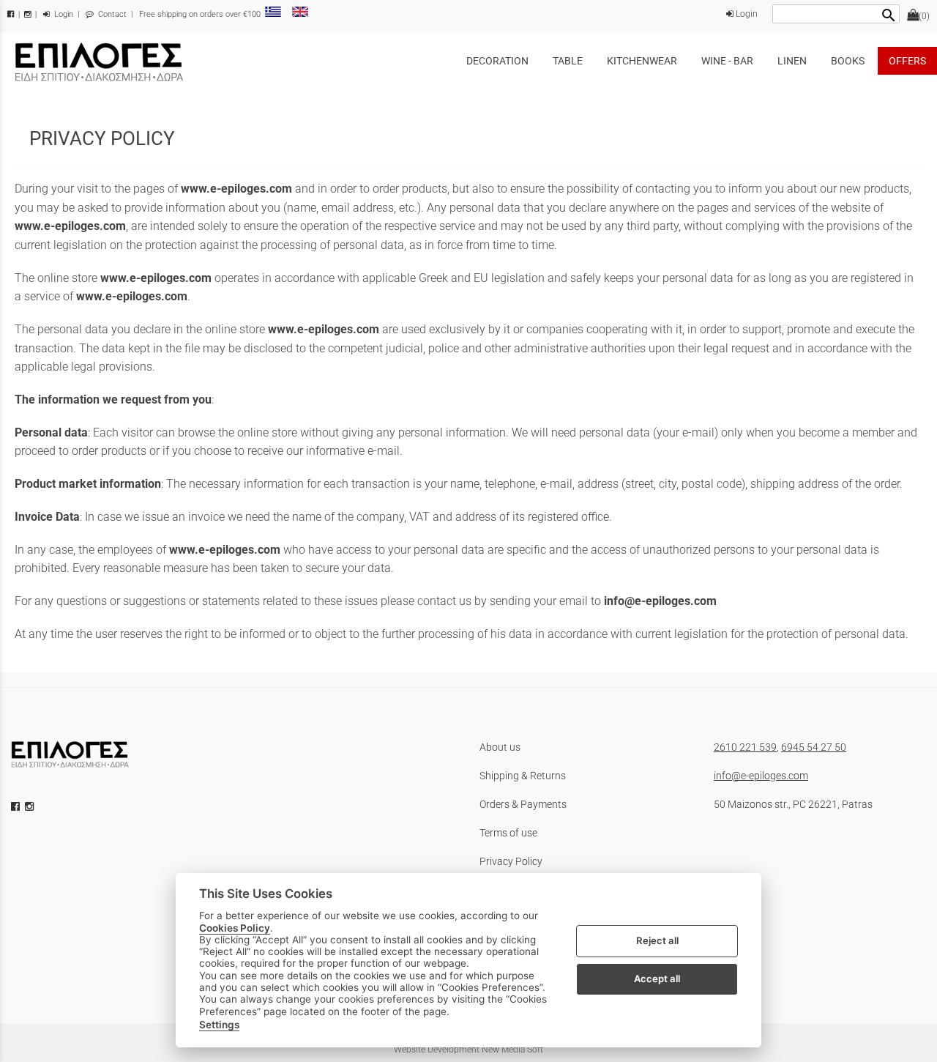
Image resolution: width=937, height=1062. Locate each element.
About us (499, 747)
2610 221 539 (745, 747)
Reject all (657, 940)
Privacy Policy (510, 861)
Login (62, 14)
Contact (111, 14)
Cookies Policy (234, 927)
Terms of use (508, 833)
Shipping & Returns (522, 775)
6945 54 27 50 (813, 747)
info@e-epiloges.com (761, 775)
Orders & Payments (523, 804)
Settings (219, 1025)
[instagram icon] (31, 806)
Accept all (657, 978)
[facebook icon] (17, 806)
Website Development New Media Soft (468, 1049)
